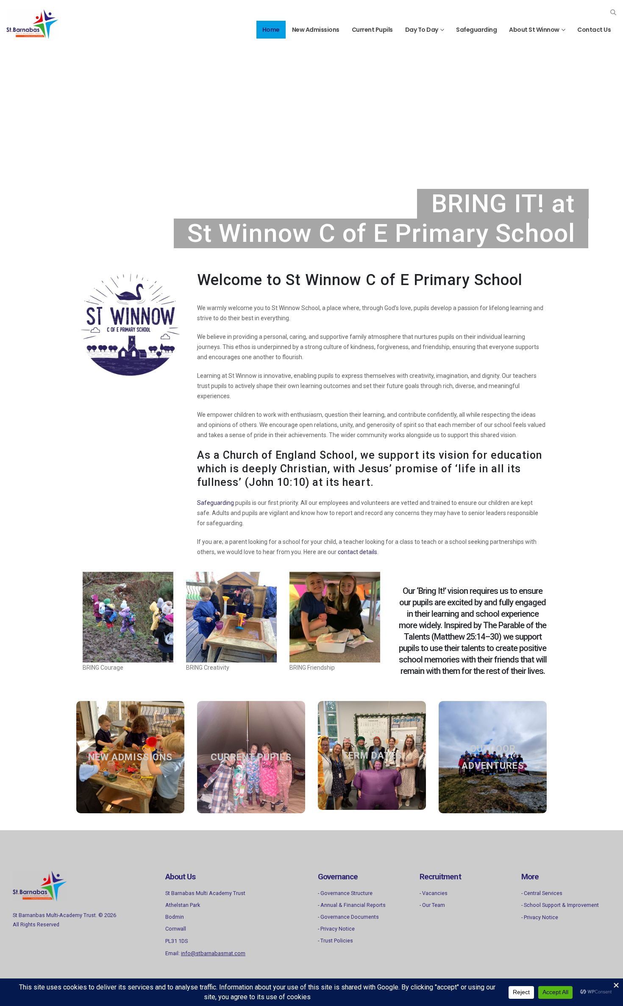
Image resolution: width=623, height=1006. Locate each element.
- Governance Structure (345, 893)
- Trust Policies (335, 940)
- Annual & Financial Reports (352, 905)
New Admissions (315, 29)
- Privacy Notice (336, 929)
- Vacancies (434, 893)
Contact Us (594, 29)
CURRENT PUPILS (251, 757)
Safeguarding (476, 29)
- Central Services (541, 893)
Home (271, 29)
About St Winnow (534, 29)
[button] (613, 12)
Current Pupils (372, 29)
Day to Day (421, 29)
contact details (357, 552)
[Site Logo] (32, 24)
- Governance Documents (348, 917)
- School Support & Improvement (560, 905)
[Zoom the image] (40, 876)
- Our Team (432, 905)
